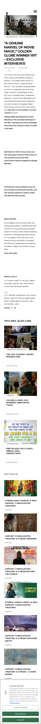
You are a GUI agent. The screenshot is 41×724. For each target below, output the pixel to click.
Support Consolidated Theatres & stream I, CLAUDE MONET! (20, 671)
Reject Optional (20, 714)
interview (25, 301)
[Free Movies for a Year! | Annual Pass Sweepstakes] (20, 432)
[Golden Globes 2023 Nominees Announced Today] (20, 384)
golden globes (15, 301)
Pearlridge (8, 283)
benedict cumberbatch (17, 295)
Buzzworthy (20, 349)
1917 (6, 295)
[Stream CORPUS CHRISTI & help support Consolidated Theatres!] (20, 590)
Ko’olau (7, 286)
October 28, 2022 (11, 462)
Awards (10, 349)
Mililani (32, 280)
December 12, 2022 (12, 414)
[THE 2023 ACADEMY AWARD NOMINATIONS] (20, 338)
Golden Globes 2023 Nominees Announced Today (17, 402)
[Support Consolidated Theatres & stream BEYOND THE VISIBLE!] (20, 555)
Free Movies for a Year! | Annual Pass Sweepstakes (19, 451)
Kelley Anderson (10, 68)
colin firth (13, 298)
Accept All (20, 720)
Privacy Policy (15, 703)
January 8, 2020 (23, 68)
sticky (17, 304)
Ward (27, 280)
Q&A (31, 301)
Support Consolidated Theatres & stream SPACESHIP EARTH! (21, 638)
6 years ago (8, 509)
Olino (21, 283)
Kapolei (15, 283)
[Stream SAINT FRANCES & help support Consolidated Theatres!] (20, 488)
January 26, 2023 (11, 365)
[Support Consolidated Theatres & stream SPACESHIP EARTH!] (20, 623)
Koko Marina (28, 283)
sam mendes (9, 304)
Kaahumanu (17, 286)
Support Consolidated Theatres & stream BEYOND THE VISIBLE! (20, 571)
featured (21, 298)
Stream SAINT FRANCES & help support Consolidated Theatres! (21, 503)
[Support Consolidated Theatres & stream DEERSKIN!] (20, 522)
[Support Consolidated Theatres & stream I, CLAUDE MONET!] (20, 657)
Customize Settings (20, 707)
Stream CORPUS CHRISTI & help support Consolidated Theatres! (21, 605)
